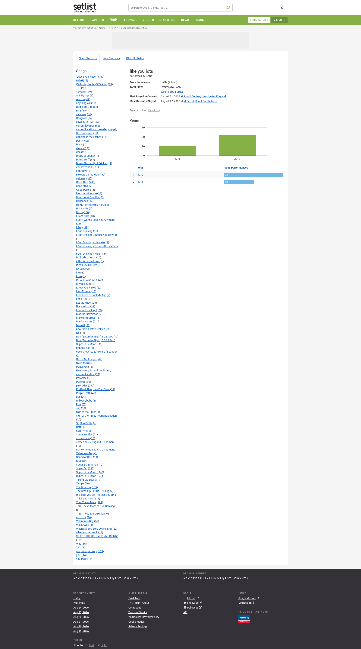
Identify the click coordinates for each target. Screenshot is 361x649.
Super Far (81, 468)
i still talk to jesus (86, 257)
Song (88, 58)
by (172, 91)
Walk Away (82, 524)
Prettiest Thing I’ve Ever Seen (93, 389)
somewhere (83, 438)
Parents (80, 381)
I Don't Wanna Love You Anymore (95, 219)
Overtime (81, 362)
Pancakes (82, 366)
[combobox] (180, 7)
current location (85, 125)
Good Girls (82, 182)
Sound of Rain (84, 457)
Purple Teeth (83, 393)
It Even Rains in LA (87, 280)
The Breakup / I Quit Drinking (92, 490)
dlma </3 (81, 148)
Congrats (81, 118)
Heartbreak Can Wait (88, 197)
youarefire (82, 558)
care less (81, 114)
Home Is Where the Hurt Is (91, 204)
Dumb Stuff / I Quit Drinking (92, 163)
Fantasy (81, 170)
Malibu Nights (84, 321)
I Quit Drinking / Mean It (90, 253)
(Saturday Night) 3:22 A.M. (91, 84)
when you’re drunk (87, 532)
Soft (78, 426)
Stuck (79, 460)
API (185, 612)
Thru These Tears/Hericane (92, 513)
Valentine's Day (85, 521)
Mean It (80, 325)
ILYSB (79, 268)
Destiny (80, 140)
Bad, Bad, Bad (84, 106)
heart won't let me (86, 193)
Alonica (80, 99)
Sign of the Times (86, 411)
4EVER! (80, 91)
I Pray (79, 227)
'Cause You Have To (87, 76)
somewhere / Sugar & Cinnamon (95, 442)
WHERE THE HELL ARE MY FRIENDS (97, 536)
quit (78, 396)
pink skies (81, 385)
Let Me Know (83, 302)
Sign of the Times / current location (96, 415)
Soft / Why (82, 430)
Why (78, 543)
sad (78, 408)
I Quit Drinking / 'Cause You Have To (97, 234)
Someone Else (84, 434)
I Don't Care (82, 216)
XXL (78, 547)
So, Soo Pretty (84, 423)
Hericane (81, 200)
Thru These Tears (86, 502)
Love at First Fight (86, 310)
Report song (154, 110)
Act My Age (82, 95)
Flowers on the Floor (88, 174)
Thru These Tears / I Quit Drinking (95, 506)
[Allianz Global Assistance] (244, 618)
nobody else (83, 347)
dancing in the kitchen (89, 136)
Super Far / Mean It (87, 472)
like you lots (83, 306)
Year (140, 167)
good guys (82, 185)
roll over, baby (84, 400)
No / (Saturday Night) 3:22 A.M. (94, 336)
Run (78, 404)
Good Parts (82, 189)
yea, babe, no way (86, 551)
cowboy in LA (84, 121)
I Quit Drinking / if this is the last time (97, 246)
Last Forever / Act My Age (91, 295)
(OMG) (80, 80)
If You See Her (84, 264)
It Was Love (83, 283)
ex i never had (84, 167)
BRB (78, 110)
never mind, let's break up (90, 329)
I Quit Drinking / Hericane (90, 242)
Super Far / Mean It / (88, 475)
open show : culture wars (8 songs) (96, 351)
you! (78, 555)
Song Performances (236, 167)
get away (81, 178)
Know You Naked (86, 287)
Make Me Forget (85, 317)
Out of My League (86, 359)
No (78, 332)
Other (135, 58)
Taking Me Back (85, 479)
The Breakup (83, 487)
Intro (79, 276)
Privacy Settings (137, 626)
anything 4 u (83, 103)
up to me (81, 517)
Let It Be (81, 298)
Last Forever (83, 291)
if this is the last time (88, 261)
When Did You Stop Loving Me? (94, 528)
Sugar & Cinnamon (87, 464)
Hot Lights (82, 208)
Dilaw (79, 144)
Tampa (80, 483)
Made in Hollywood (87, 313)
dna (78, 151)
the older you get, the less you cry (95, 494)
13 (77, 87)
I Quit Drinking (84, 231)
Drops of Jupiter (85, 155)
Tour (111, 58)
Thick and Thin (84, 498)
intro (79, 272)
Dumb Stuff (82, 159)
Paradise (81, 377)
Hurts (79, 212)
